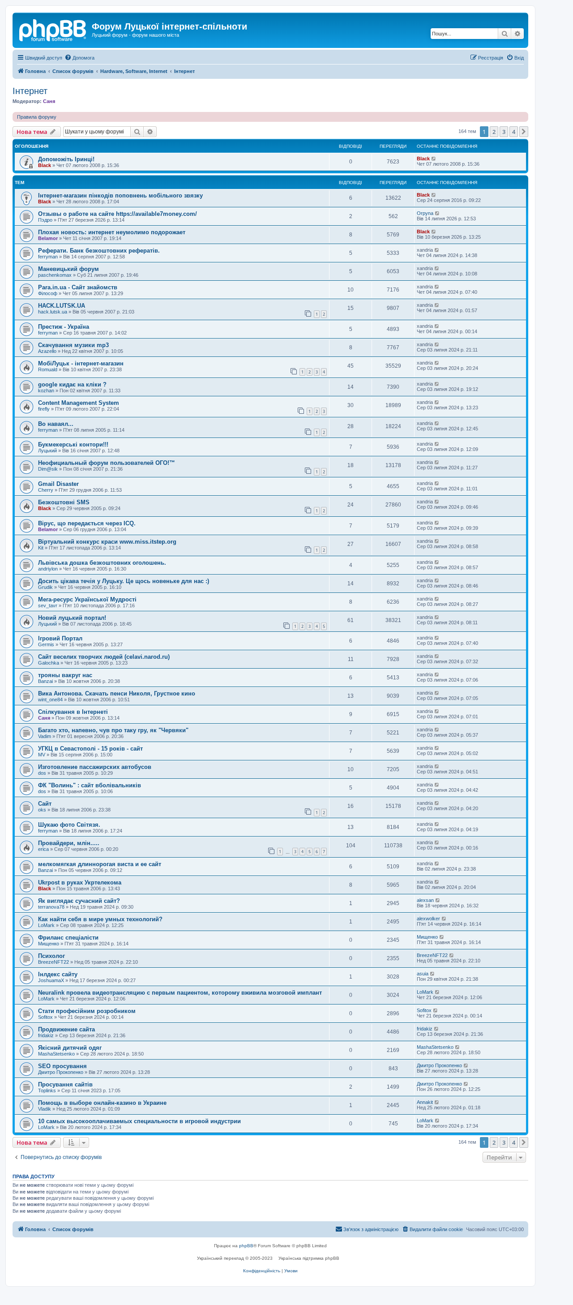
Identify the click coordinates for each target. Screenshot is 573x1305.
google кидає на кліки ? (72, 384)
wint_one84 (50, 699)
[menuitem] (79, 57)
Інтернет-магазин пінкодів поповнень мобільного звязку (120, 195)
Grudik (45, 587)
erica (43, 849)
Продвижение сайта (66, 1029)
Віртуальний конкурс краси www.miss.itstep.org (107, 541)
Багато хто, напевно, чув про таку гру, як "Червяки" (113, 730)
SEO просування (62, 1066)
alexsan (425, 900)
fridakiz (46, 1035)
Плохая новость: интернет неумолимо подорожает (111, 232)
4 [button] (513, 132)
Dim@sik (48, 469)
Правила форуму (36, 117)
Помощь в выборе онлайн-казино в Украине (102, 1102)
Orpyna (425, 213)
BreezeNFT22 (53, 962)
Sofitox (45, 1017)
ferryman (48, 256)
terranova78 (51, 907)
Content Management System (78, 402)
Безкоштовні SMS (64, 502)
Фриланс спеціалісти (68, 937)
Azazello (47, 351)
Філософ (47, 293)
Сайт (44, 803)
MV (41, 754)
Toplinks (47, 1090)
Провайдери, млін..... (68, 843)
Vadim (44, 736)
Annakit (425, 1102)
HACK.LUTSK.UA (61, 305)
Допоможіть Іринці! (66, 159)
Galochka (48, 662)
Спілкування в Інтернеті (73, 711)
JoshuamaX (51, 980)
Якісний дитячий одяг (70, 1047)
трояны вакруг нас (65, 675)
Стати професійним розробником (87, 1011)
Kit (40, 547)
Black (44, 165)
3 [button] (503, 132)
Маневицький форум (68, 269)
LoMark (46, 925)
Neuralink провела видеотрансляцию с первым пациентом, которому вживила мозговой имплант (180, 992)
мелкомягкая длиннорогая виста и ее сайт (99, 864)
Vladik (44, 1109)
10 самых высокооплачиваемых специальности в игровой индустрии (139, 1121)
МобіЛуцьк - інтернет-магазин (81, 363)
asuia (422, 973)
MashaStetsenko (56, 1053)
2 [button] (494, 132)
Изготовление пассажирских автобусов (94, 767)
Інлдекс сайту (57, 974)
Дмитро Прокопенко (60, 1072)
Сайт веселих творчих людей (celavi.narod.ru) (104, 656)
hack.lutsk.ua (52, 311)
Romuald (47, 369)
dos (42, 773)
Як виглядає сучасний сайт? (79, 900)
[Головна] (53, 29)
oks (42, 809)
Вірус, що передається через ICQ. (87, 523)
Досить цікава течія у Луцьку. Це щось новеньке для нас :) (123, 581)
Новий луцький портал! (72, 617)
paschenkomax (55, 275)
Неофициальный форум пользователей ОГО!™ (106, 462)
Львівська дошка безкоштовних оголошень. (102, 562)
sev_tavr (47, 605)
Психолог (51, 956)
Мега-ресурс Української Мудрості (87, 599)
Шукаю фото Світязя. (69, 824)
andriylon (48, 568)
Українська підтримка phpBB (308, 1258)
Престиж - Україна (63, 326)
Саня (49, 101)
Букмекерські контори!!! (73, 444)
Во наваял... (55, 424)
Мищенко (48, 943)
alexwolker (428, 918)
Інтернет (30, 91)
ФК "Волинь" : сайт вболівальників (89, 785)
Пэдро (45, 220)
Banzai (45, 681)
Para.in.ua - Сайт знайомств (77, 287)
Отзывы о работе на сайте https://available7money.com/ (117, 213)
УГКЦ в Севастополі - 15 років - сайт (90, 748)
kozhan (46, 390)
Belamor (48, 238)
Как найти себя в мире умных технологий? (100, 919)
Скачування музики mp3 (73, 345)
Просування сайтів (65, 1084)
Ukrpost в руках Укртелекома (79, 882)
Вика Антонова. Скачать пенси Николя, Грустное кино (116, 693)
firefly (44, 409)
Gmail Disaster (58, 484)
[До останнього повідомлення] (434, 158)
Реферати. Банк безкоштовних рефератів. (99, 250)
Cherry (45, 490)
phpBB (246, 1245)
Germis (46, 644)
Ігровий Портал (60, 638)
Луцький (47, 450)
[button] (523, 131)
